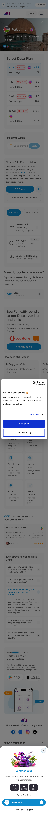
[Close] (43, 750)
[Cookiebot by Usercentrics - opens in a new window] (33, 383)
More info (34, 414)
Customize (22, 432)
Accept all (24, 423)
